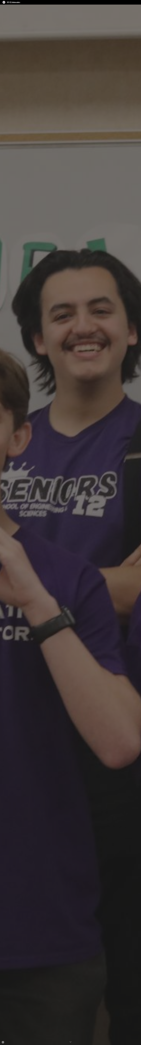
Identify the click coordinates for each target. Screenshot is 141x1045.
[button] (70, 1042)
